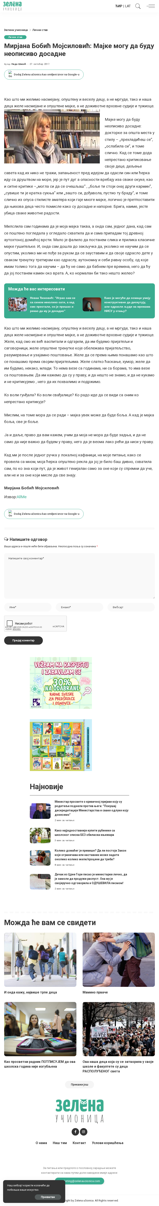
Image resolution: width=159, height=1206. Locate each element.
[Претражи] (137, 6)
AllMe (21, 496)
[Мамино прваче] (119, 960)
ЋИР (118, 6)
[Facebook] (75, 1132)
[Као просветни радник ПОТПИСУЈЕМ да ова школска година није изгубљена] (40, 1029)
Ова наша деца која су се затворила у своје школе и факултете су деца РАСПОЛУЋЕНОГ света (118, 1066)
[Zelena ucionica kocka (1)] (61, 683)
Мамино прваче (95, 992)
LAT (128, 6)
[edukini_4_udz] (61, 745)
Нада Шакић (18, 64)
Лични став (15, 37)
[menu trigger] (150, 6)
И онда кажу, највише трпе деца (30, 992)
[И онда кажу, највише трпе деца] (40, 960)
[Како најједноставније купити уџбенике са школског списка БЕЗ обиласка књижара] (40, 835)
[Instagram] (83, 1132)
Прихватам (48, 1197)
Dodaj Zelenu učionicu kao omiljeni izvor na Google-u (46, 74)
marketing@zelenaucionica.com (79, 1181)
